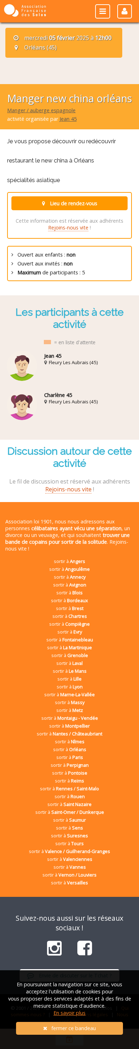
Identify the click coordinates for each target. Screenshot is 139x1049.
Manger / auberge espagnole (41, 110)
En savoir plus (69, 1012)
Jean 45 (68, 118)
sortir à (69, 561)
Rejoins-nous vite (68, 227)
